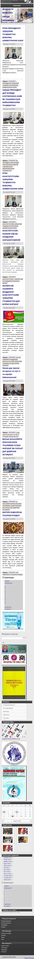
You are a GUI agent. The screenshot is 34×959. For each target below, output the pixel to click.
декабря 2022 (7, 857)
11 (5, 589)
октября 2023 (7, 877)
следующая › (8, 607)
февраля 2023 (8, 861)
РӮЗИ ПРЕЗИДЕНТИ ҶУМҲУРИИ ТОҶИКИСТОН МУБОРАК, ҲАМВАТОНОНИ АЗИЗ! (12, 34)
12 (5, 591)
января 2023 (7, 859)
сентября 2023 (8, 875)
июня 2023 (7, 869)
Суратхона (6, 714)
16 (5, 599)
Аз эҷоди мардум (8, 708)
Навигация (17, 5)
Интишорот (12, 81)
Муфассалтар (10, 84)
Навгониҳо (6, 711)
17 (5, 601)
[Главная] (17, 2)
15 (5, 597)
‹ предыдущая (8, 583)
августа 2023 (7, 873)
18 (5, 603)
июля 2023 (7, 871)
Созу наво (6, 718)
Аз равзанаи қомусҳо (9, 705)
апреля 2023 (7, 865)
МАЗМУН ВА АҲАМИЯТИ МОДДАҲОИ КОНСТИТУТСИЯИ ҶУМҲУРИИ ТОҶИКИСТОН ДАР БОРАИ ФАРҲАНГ (11, 295)
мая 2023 (6, 867)
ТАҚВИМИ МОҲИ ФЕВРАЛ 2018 (11, 739)
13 (5, 593)
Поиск (24, 637)
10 (5, 587)
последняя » (7, 609)
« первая (6, 581)
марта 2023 (7, 863)
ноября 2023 (7, 879)
